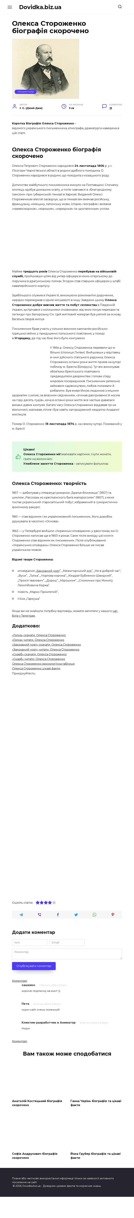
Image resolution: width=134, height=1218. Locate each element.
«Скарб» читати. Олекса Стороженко (38, 659)
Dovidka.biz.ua (40, 7)
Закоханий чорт (48, 571)
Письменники (25, 92)
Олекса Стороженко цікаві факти (36, 668)
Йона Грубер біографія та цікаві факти (95, 1155)
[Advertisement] (67, 240)
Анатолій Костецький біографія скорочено (37, 1103)
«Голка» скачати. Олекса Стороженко (39, 635)
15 (110, 108)
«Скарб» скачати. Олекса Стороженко (39, 654)
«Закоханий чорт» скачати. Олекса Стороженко (46, 644)
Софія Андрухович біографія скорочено (34, 1155)
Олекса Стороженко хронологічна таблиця (43, 663)
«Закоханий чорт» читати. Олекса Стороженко (45, 649)
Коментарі (19, 981)
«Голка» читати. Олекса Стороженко (38, 640)
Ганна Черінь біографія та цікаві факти (95, 1103)
